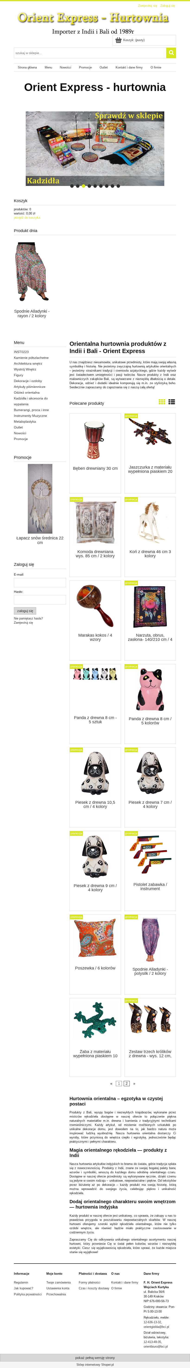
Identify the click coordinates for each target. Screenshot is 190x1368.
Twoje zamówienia (58, 1282)
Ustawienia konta (57, 1288)
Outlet (18, 427)
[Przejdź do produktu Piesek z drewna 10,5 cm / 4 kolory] (95, 773)
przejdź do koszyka (27, 217)
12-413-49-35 (152, 1342)
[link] (95, 148)
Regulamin (21, 1282)
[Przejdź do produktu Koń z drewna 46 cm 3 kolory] (150, 522)
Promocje (21, 439)
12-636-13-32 (152, 1322)
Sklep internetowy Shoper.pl (95, 1364)
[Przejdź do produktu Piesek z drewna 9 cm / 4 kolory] (95, 856)
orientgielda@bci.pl (156, 1327)
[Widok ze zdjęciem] (162, 402)
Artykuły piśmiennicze (29, 387)
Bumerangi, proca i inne (31, 410)
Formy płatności (89, 1282)
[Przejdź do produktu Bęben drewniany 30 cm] (95, 439)
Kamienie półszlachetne (31, 358)
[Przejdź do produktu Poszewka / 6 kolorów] (95, 940)
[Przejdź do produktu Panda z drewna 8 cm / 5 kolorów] (150, 690)
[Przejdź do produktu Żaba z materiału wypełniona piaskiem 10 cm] (95, 1023)
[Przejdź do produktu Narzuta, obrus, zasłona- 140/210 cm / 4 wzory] (150, 606)
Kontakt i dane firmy (124, 1282)
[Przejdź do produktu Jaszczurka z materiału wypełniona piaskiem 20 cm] (150, 439)
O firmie (116, 1288)
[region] (95, 148)
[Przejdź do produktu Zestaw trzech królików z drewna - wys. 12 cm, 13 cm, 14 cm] (150, 1023)
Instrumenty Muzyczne (30, 416)
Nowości (20, 433)
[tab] (72, 186)
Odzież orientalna (27, 392)
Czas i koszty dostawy (94, 1288)
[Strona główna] (95, 22)
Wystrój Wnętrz (25, 369)
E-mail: (19, 574)
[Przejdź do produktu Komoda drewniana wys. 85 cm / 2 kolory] (95, 522)
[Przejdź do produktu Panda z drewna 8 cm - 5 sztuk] (95, 689)
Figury (18, 375)
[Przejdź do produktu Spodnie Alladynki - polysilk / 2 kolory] (150, 940)
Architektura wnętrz (28, 363)
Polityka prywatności (28, 1294)
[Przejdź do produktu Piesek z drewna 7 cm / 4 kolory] (150, 773)
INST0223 (21, 352)
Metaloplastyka (25, 421)
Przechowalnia (56, 1294)
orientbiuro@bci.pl (156, 1346)
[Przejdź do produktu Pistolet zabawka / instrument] (150, 856)
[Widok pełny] (171, 402)
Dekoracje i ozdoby (28, 381)
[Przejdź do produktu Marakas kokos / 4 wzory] (95, 606)
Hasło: (18, 591)
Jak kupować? (23, 1288)
